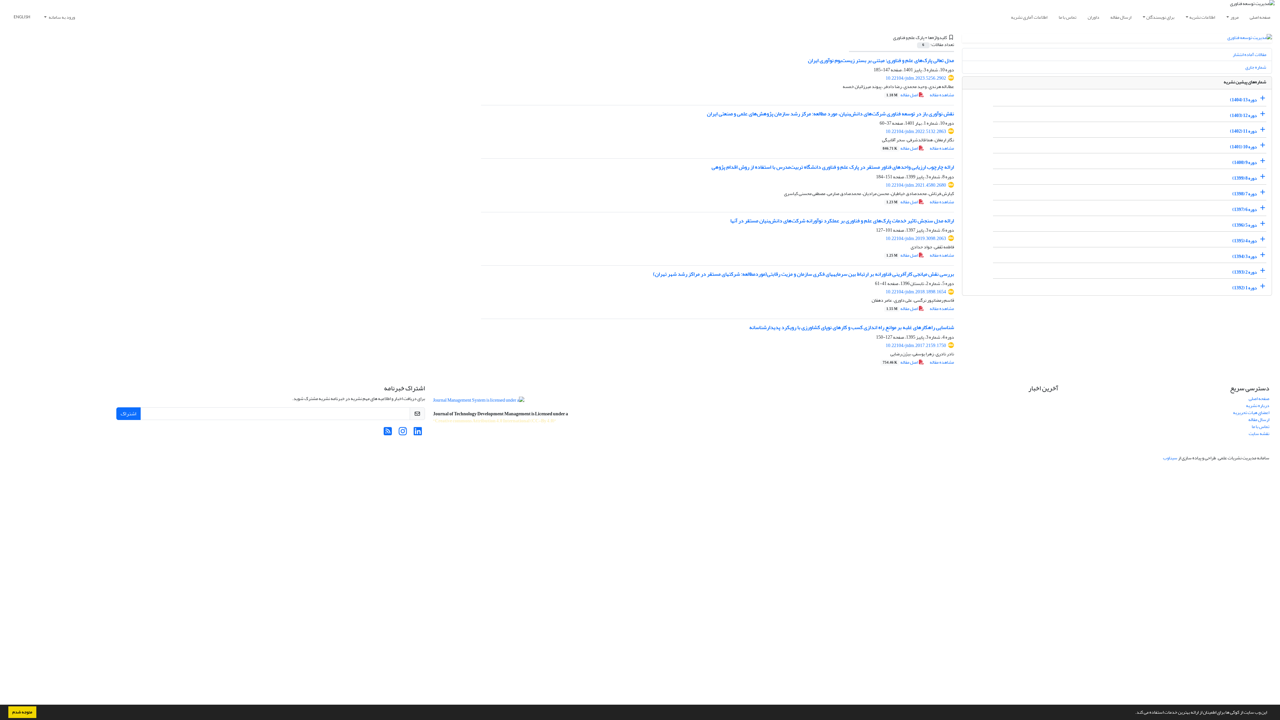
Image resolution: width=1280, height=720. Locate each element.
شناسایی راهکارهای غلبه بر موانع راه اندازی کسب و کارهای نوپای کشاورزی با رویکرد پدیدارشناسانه (851, 327)
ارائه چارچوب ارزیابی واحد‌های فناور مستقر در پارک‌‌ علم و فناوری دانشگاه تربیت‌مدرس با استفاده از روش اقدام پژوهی (833, 167)
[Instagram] (403, 433)
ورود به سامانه (61, 17)
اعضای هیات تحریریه (1251, 412)
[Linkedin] (418, 433)
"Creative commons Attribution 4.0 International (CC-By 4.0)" (494, 420)
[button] (1133, 713)
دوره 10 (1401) (1243, 146)
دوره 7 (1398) (1244, 193)
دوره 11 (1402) (1243, 131)
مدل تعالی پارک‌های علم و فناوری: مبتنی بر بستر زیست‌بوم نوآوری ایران (881, 60)
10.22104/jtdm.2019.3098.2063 (916, 238)
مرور (1234, 17)
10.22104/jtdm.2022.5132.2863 (916, 131)
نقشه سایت (1259, 433)
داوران (1093, 17)
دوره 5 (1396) (1244, 225)
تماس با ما (1067, 17)
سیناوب (1170, 457)
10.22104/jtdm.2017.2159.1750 (916, 345)
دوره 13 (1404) (1243, 99)
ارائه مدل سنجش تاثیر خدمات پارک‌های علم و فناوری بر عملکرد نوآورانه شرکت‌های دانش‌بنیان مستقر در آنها (842, 221)
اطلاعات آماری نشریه (1029, 17)
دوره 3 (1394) (1244, 256)
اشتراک (128, 414)
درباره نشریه (1257, 405)
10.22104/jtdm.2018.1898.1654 (916, 291)
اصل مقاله (902, 94)
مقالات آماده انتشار (1249, 54)
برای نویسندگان (1160, 17)
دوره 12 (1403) (1243, 115)
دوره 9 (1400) (1244, 162)
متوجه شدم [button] (22, 712)
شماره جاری (1255, 67)
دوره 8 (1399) (1244, 178)
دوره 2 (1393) (1244, 272)
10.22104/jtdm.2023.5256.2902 (916, 78)
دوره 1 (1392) (1244, 287)
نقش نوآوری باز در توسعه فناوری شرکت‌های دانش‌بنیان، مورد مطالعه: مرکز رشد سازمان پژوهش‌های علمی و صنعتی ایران (830, 114)
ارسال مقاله (1120, 17)
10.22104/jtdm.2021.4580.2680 (916, 185)
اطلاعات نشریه (1202, 17)
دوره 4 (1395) (1244, 240)
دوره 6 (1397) (1244, 209)
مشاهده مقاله (942, 94)
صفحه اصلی (1260, 17)
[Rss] (388, 433)
